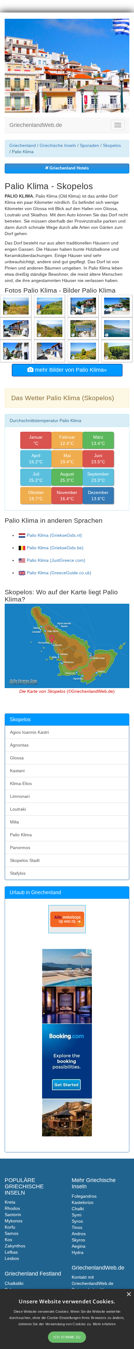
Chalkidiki (14, 1283)
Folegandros (84, 1196)
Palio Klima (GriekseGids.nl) (54, 535)
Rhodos (12, 1208)
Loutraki (18, 809)
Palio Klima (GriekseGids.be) (55, 547)
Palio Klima (21, 834)
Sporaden (89, 145)
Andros (79, 1233)
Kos (8, 1239)
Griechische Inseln (58, 145)
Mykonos (13, 1220)
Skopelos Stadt (25, 860)
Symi (76, 1214)
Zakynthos (15, 1245)
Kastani (17, 770)
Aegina (78, 1246)
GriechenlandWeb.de (35, 125)
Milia (14, 821)
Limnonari (20, 796)
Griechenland (22, 145)
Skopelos (112, 145)
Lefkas (11, 1252)
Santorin (13, 1214)
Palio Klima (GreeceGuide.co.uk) (59, 572)
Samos (11, 1233)
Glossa (17, 757)
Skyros (78, 1239)
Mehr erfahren (104, 1324)
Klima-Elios (21, 783)
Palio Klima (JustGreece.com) (56, 560)
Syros (77, 1221)
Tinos (77, 1227)
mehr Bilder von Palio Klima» (70, 370)
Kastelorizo (82, 1202)
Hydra (78, 1252)
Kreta (10, 1202)
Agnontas (19, 744)
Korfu (10, 1227)
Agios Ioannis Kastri (29, 732)
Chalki (78, 1208)
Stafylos (18, 873)
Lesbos (12, 1258)
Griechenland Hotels (68, 168)
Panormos (20, 847)
